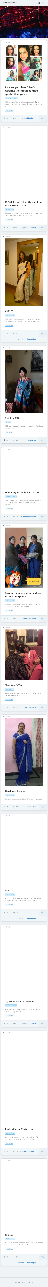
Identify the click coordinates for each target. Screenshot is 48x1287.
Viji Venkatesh (30, 707)
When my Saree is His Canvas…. (23, 492)
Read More (9, 110)
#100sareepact (10, 315)
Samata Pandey (30, 618)
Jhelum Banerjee (29, 517)
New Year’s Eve (14, 685)
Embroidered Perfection (19, 1129)
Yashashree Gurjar (28, 1151)
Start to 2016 (12, 418)
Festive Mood (10, 689)
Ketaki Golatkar (30, 118)
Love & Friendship (11, 1005)
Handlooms (9, 209)
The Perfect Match (11, 496)
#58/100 (9, 311)
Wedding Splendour (12, 98)
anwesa (33, 440)
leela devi (32, 807)
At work (8, 422)
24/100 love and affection (19, 1001)
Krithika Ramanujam (28, 339)
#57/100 (9, 890)
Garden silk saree (15, 791)
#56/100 (9, 1235)
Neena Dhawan (30, 228)
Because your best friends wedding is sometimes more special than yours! (21, 90)
